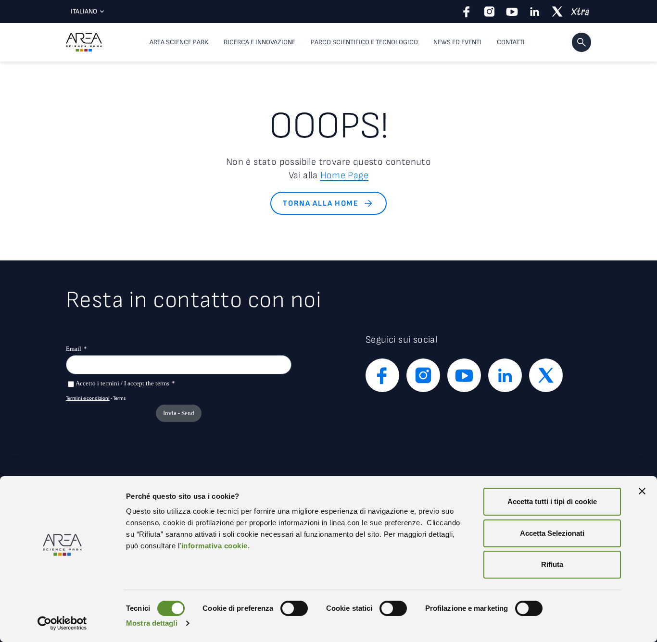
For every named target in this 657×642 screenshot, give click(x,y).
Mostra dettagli (151, 623)
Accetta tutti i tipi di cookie (552, 501)
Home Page (344, 175)
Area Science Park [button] (179, 42)
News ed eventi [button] (457, 42)
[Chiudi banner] (642, 491)
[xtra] (580, 11)
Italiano (84, 11)
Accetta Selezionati (552, 533)
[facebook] (467, 11)
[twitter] (557, 11)
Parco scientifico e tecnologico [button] (364, 42)
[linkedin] (534, 11)
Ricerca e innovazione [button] (259, 42)
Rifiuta (552, 564)
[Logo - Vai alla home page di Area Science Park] (84, 42)
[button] (581, 42)
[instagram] (489, 11)
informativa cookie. (215, 546)
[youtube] (512, 11)
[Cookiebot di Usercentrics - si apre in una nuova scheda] (62, 623)
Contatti (511, 42)
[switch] (294, 608)
